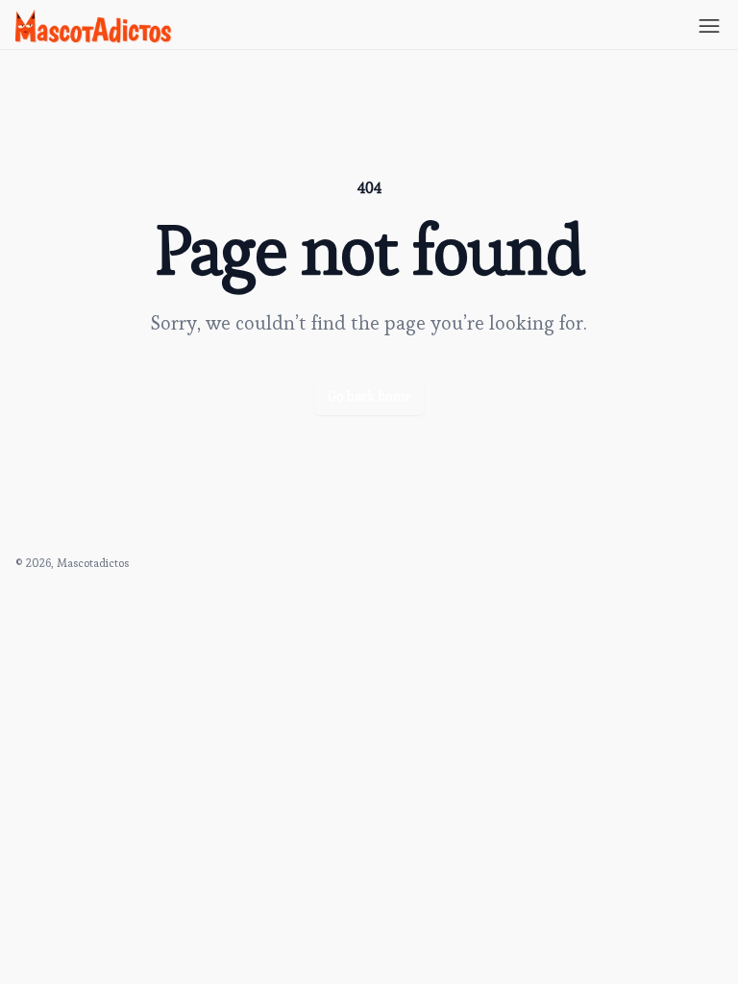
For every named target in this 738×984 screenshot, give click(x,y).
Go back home (369, 396)
